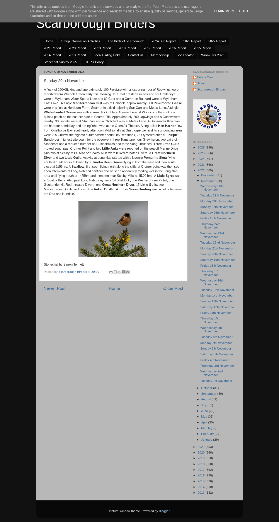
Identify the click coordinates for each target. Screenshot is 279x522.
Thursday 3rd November (217, 365)
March (206, 428)
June (205, 411)
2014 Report (52, 55)
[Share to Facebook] (123, 272)
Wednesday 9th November (211, 329)
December (208, 175)
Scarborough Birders (95, 23)
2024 (202, 158)
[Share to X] (119, 272)
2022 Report (217, 41)
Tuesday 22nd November (217, 242)
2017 (202, 469)
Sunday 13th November (216, 301)
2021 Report (52, 48)
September (209, 393)
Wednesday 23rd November (212, 235)
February (208, 433)
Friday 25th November (215, 218)
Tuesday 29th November (217, 195)
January (207, 439)
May (204, 416)
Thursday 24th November (210, 225)
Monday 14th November (217, 295)
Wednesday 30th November (212, 187)
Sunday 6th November (215, 348)
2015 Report (202, 48)
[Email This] (111, 272)
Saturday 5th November (216, 354)
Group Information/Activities (80, 41)
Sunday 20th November (216, 254)
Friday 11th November (215, 312)
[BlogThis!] (115, 272)
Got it (244, 11)
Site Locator (185, 55)
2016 (202, 475)
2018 (202, 464)
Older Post (173, 288)
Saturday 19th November (217, 259)
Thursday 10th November (210, 320)
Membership (160, 55)
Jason (201, 83)
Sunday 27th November (216, 206)
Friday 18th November (215, 265)
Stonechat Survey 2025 (60, 62)
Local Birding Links (107, 55)
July (204, 405)
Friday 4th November (215, 360)
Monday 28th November (217, 201)
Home (48, 41)
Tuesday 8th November (216, 337)
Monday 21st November (216, 248)
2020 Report (77, 48)
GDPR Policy (94, 62)
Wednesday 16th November (212, 282)
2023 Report (192, 41)
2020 (202, 452)
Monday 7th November (216, 343)
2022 (202, 170)
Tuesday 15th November (217, 290)
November (208, 181)
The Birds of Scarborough (126, 41)
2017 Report (152, 48)
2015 (202, 481)
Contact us (135, 55)
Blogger (164, 511)
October (207, 388)
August (206, 399)
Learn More (224, 11)
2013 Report (77, 55)
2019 (202, 458)
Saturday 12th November (217, 307)
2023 (202, 164)
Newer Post (54, 288)
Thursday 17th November (210, 273)
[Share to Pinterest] (127, 272)
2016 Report (177, 48)
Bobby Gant (205, 77)
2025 (202, 153)
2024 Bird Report (164, 41)
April (204, 422)
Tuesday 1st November (216, 380)
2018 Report (127, 48)
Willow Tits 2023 (212, 55)
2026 (202, 147)
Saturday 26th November (217, 212)
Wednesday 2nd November (211, 373)
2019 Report (102, 48)
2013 (202, 492)
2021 (202, 447)
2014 (202, 487)
